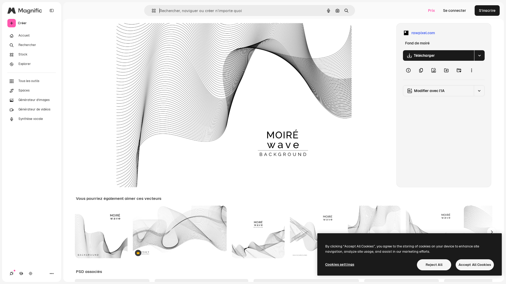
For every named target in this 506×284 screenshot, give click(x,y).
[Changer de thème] (30, 273)
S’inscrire (487, 10)
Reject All (434, 264)
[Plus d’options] (471, 70)
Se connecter (454, 10)
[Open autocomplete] (151, 11)
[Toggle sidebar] (51, 10)
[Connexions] (11, 273)
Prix (431, 10)
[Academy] (21, 273)
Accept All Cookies (475, 264)
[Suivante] (492, 232)
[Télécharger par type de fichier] (479, 55)
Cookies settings (339, 264)
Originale (151, 33)
